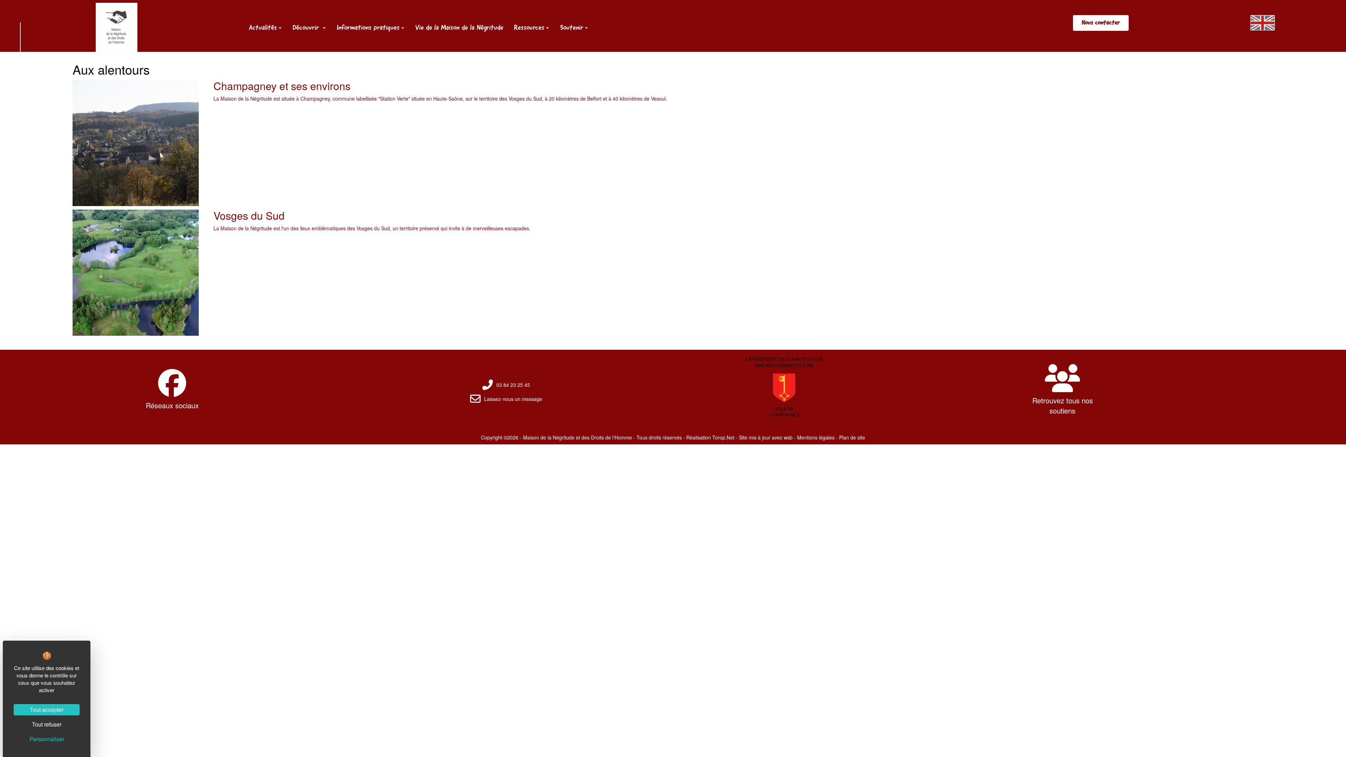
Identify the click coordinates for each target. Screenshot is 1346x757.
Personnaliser (46, 739)
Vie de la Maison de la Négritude (459, 27)
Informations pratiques (368, 27)
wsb (788, 437)
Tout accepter (46, 709)
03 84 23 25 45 (513, 384)
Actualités (263, 27)
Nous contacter (1101, 22)
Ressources (529, 27)
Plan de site (852, 437)
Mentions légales (816, 437)
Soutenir (571, 27)
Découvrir (307, 27)
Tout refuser (46, 724)
